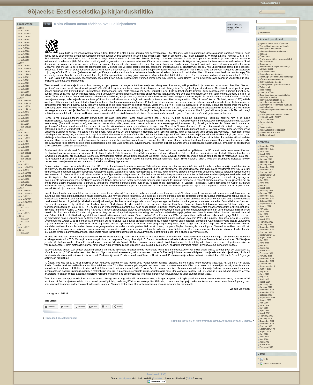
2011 (21, 130)
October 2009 (266, 295)
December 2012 (267, 196)
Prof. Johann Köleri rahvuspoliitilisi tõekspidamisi (276, 60)
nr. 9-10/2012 (26, 185)
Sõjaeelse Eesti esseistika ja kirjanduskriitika (90, 11)
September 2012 (267, 204)
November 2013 (267, 170)
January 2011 (266, 256)
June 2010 (264, 274)
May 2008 (264, 339)
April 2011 (264, 248)
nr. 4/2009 (25, 83)
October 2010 (266, 264)
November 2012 (267, 198)
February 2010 (266, 284)
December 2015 (267, 162)
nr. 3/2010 (25, 112)
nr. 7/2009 (25, 92)
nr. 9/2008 (25, 60)
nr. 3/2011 (25, 147)
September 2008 (267, 329)
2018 (21, 230)
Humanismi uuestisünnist (271, 74)
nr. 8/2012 (25, 182)
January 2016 (266, 159)
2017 (21, 225)
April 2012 (264, 217)
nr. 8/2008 (25, 57)
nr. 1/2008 (25, 31)
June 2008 (264, 337)
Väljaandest (270, 2)
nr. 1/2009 (25, 65)
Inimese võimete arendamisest (274, 51)
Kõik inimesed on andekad (272, 79)
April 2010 (264, 279)
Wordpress (125, 378)
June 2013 (264, 183)
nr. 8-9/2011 (26, 159)
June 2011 (264, 243)
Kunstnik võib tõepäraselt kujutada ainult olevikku (276, 106)
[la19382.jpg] (52, 53)
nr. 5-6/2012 (26, 176)
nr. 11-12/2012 (27, 167)
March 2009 (265, 313)
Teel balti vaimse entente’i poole (274, 46)
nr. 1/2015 (25, 213)
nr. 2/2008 (25, 39)
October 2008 (266, 326)
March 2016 (265, 154)
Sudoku (157, 378)
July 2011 (264, 240)
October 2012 (266, 201)
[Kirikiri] (278, 359)
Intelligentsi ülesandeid (270, 49)
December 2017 (267, 149)
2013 (21, 188)
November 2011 (267, 230)
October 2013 (266, 172)
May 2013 (264, 185)
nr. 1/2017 (25, 227)
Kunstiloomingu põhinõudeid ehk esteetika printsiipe (275, 96)
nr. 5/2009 (25, 86)
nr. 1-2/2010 (26, 100)
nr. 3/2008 (25, 42)
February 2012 (266, 222)
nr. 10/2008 (26, 33)
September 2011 (267, 235)
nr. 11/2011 (25, 138)
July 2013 (264, 180)
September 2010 (267, 266)
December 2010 (267, 258)
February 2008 (266, 347)
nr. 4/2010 (25, 115)
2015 (21, 211)
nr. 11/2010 (25, 106)
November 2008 (267, 324)
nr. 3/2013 (25, 196)
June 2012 (264, 211)
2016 (21, 216)
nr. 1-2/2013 (26, 190)
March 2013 (265, 188)
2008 (21, 28)
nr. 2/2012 (25, 170)
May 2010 (264, 277)
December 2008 (267, 321)
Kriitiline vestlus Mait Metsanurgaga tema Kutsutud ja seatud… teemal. (211, 320)
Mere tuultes (265, 90)
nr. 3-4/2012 (26, 173)
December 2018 (267, 146)
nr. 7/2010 (25, 124)
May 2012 (264, 214)
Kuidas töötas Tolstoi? (270, 132)
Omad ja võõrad (267, 92)
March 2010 (265, 282)
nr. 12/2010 (26, 109)
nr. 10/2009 (26, 68)
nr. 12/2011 (25, 141)
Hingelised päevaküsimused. (61, 318)
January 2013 (266, 193)
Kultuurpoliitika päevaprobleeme (275, 84)
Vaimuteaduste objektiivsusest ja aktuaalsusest (275, 68)
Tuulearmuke (266, 127)
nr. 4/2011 (25, 150)
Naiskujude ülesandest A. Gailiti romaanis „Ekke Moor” (274, 115)
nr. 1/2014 (25, 208)
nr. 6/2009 (25, 89)
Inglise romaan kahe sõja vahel (274, 43)
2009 (21, 63)
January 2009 (266, 318)
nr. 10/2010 (26, 103)
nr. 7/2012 (25, 179)
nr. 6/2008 (25, 51)
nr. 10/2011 (25, 135)
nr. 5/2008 (25, 48)
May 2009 (264, 308)
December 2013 (267, 167)
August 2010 (265, 269)
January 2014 (266, 164)
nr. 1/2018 (25, 233)
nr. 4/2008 (25, 45)
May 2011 (264, 245)
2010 (21, 98)
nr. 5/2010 (25, 118)
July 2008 (264, 334)
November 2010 (267, 261)
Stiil (261, 125)
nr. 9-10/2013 (26, 202)
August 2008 (265, 331)
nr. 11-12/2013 (27, 193)
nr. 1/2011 (25, 132)
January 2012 (266, 224)
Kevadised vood (267, 71)
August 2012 (265, 206)
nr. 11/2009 (25, 71)
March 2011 (265, 250)
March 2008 (265, 344)
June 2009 (264, 305)
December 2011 (267, 227)
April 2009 (264, 311)
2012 (21, 162)
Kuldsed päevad (267, 135)
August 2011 (265, 237)
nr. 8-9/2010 (26, 127)
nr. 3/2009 (25, 80)
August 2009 (265, 300)
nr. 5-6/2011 (26, 153)
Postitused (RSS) (156, 374)
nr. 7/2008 (25, 54)
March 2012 (265, 219)
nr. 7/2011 (25, 156)
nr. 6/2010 (25, 121)
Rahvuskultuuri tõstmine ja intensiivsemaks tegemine (272, 101)
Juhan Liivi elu (266, 122)
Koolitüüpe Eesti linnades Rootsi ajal (276, 77)
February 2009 (266, 316)
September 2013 (267, 175)
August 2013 (265, 177)
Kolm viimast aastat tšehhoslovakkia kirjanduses (95, 24)
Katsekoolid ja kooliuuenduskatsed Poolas (276, 111)
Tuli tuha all (265, 87)
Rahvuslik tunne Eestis (270, 82)
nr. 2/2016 (25, 222)
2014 (21, 205)
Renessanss (265, 64)
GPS (189, 378)
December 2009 (267, 290)
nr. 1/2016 (25, 219)
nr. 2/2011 (25, 144)
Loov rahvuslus (267, 119)
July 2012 (264, 209)
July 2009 (264, 303)
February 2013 (266, 190)
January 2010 (266, 287)
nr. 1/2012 (25, 164)
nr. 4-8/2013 (26, 199)
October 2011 (266, 232)
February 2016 (266, 157)
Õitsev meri (265, 56)
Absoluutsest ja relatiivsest (272, 130)
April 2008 (264, 342)
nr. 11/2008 (25, 36)
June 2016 (264, 151)
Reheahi (263, 54)
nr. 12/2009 (26, 74)
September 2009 (267, 297)
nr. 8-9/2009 (26, 95)
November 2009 (267, 292)
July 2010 (264, 271)
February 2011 (266, 253)
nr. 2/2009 (25, 77)
